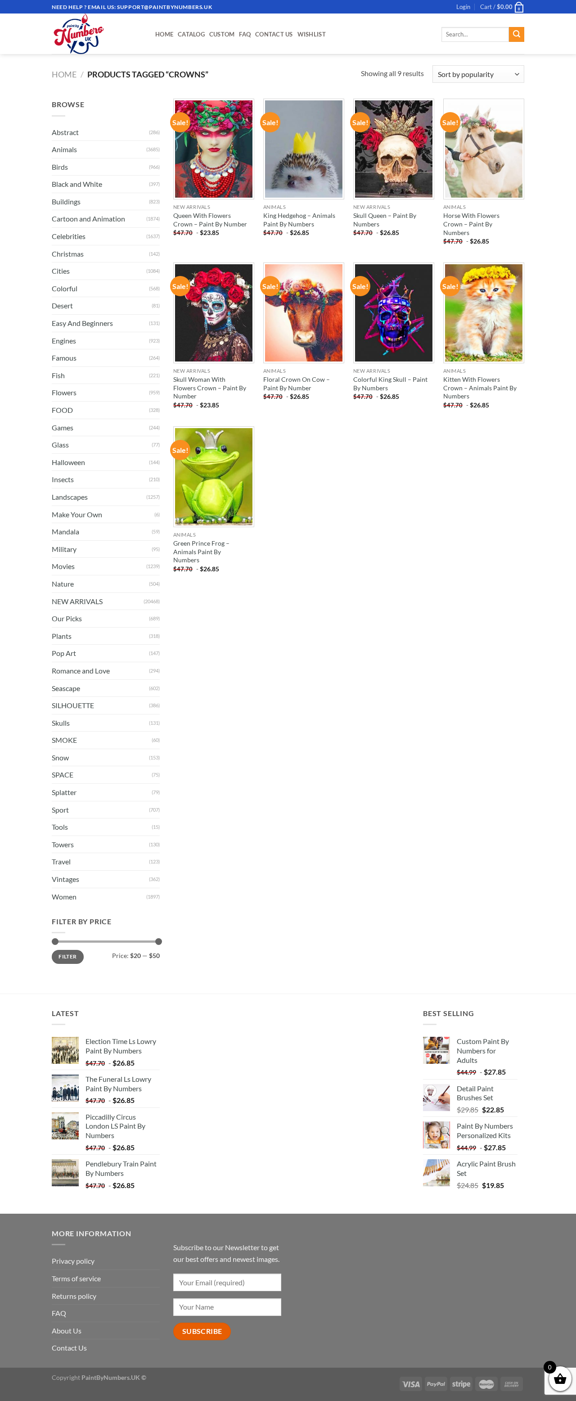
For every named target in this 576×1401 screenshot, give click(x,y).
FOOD (62, 410)
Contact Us (274, 34)
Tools (60, 827)
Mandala (65, 531)
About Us (66, 1330)
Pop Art (64, 653)
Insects (63, 479)
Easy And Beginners (82, 323)
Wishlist (311, 34)
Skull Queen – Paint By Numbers (384, 220)
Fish (58, 375)
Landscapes (70, 497)
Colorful (64, 288)
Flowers (64, 392)
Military (64, 549)
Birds (60, 167)
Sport (60, 809)
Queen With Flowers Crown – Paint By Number (210, 220)
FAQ (245, 34)
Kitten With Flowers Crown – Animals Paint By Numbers (480, 387)
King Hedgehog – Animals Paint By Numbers (299, 220)
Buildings (66, 201)
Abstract (65, 132)
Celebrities (69, 236)
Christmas (68, 253)
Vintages (65, 879)
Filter (67, 956)
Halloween (68, 462)
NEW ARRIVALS (77, 601)
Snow (60, 757)
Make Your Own (77, 514)
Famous (64, 357)
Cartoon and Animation (88, 218)
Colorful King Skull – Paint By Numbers (390, 383)
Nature (63, 583)
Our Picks (67, 618)
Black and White (77, 184)
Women (64, 896)
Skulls (61, 723)
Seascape (66, 688)
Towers (63, 844)
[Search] (516, 34)
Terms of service (76, 1278)
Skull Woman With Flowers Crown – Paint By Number (209, 387)
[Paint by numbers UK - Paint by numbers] (97, 34)
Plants (62, 636)
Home (164, 34)
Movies (63, 566)
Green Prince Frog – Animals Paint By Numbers (201, 551)
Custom (222, 34)
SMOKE (64, 740)
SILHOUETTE (73, 705)
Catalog (191, 34)
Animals (64, 149)
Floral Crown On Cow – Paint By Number (296, 383)
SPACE (62, 774)
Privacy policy (73, 1260)
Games (62, 427)
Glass (60, 444)
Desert (62, 305)
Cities (61, 271)
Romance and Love (81, 670)
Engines (64, 340)
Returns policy (74, 1296)
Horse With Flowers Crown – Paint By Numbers (471, 224)
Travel (61, 861)
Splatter (64, 792)
